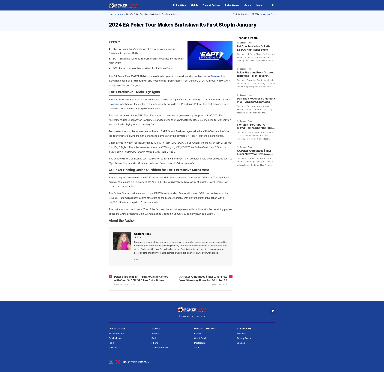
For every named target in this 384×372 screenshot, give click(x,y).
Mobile (194, 5)
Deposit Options (211, 5)
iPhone (155, 343)
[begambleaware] (133, 363)
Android (155, 333)
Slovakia (215, 76)
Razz (111, 343)
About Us (241, 333)
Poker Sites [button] (179, 5)
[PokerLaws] (123, 7)
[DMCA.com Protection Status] (111, 361)
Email (137, 259)
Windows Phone (160, 347)
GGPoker (207, 177)
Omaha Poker (115, 338)
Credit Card (200, 338)
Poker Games (232, 5)
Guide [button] (247, 5)
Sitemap (241, 343)
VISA (196, 347)
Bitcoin (197, 333)
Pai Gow (113, 347)
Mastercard (200, 343)
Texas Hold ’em (116, 333)
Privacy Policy (244, 338)
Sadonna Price (268, 14)
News (259, 5)
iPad (154, 338)
